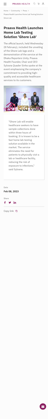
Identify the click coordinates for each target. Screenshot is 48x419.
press (25, 11)
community (15, 11)
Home (6, 11)
